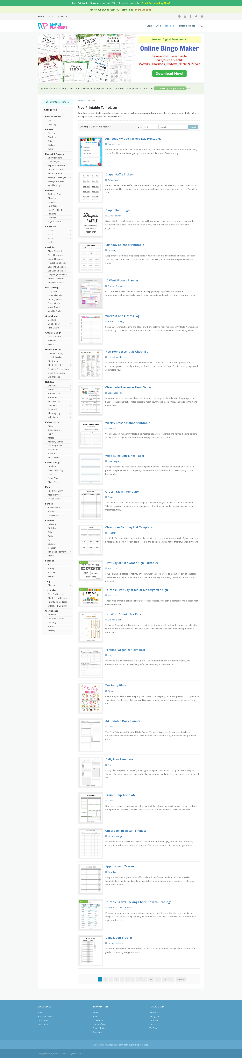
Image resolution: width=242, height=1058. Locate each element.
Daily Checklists (55, 255)
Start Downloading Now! (156, 3)
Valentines (53, 417)
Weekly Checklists (56, 282)
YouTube (153, 1028)
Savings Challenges (57, 177)
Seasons (49, 560)
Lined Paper (54, 323)
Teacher (52, 547)
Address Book (54, 194)
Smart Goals (54, 303)
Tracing (51, 630)
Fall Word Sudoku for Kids (123, 614)
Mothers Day (54, 401)
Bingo (50, 425)
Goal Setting (52, 287)
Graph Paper (51, 316)
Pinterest (154, 1012)
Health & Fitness (54, 349)
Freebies (169, 25)
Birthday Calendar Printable (124, 245)
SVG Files (52, 340)
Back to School (53, 116)
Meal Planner (54, 494)
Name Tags (53, 478)
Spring (51, 568)
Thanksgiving (54, 413)
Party (50, 536)
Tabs (50, 148)
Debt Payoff (54, 161)
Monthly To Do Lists (57, 597)
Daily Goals (53, 291)
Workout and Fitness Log (122, 316)
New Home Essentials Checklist (126, 351)
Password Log (55, 209)
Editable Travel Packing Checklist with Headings (138, 902)
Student (51, 543)
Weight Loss (54, 376)
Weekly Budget (55, 185)
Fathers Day (54, 393)
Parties (49, 503)
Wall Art (51, 344)
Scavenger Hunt (55, 445)
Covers (51, 133)
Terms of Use (99, 1024)
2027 (50, 238)
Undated (52, 242)
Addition (52, 614)
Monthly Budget (55, 173)
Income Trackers (56, 169)
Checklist (50, 247)
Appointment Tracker (120, 866)
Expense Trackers (56, 165)
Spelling (51, 626)
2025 (50, 230)
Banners (52, 511)
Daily (110, 655)
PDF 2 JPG (43, 1024)
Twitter (153, 1024)
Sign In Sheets (54, 221)
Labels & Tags (52, 462)
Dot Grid (52, 319)
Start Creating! (143, 9)
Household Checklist (57, 262)
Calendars (50, 226)
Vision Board (54, 307)
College (51, 532)
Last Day (52, 124)
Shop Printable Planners (57, 102)
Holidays (49, 381)
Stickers (51, 144)
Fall (49, 564)
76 (164, 979)
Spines (51, 141)
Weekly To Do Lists (57, 605)
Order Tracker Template (122, 491)
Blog (149, 25)
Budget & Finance (54, 153)
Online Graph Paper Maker (170, 88)
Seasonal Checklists (57, 266)
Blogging (52, 198)
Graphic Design (53, 332)
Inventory (52, 205)
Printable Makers (186, 25)
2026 (50, 234)
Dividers (52, 137)
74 (151, 979)
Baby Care (53, 524)
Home (41, 16)
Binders (49, 129)
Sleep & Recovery (56, 372)
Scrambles (53, 449)
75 (158, 979)
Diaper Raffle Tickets (119, 174)
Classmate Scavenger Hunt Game (128, 387)
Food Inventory (55, 490)
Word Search (54, 457)
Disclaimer (98, 1031)
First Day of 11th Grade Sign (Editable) (131, 563)
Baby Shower (54, 507)
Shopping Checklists (57, 274)
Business (49, 190)
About (95, 1016)
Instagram (154, 1016)
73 (144, 979)
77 (171, 979)
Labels (51, 474)
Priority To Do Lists (57, 601)
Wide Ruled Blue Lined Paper (124, 456)
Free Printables (45, 1016)
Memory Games (55, 441)
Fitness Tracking (56, 353)
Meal (47, 487)
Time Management (57, 551)
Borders (52, 466)
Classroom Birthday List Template (128, 527)
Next (180, 979)
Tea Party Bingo (116, 685)
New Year (52, 405)
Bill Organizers (55, 157)
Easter (51, 389)
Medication (53, 361)
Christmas (53, 385)
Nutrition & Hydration (58, 368)
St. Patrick (52, 409)
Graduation (53, 515)
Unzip (50, 16)
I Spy (50, 433)
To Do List (50, 590)
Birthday (52, 528)
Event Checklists (56, 258)
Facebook (154, 1020)
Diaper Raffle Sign (117, 210)
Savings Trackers (56, 181)
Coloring (52, 622)
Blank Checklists (55, 251)
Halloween (53, 397)
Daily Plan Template (119, 759)
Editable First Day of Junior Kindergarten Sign (136, 590)
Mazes (51, 437)
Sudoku (51, 453)
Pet (49, 539)
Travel (51, 555)
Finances (52, 201)
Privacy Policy (99, 1028)
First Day (52, 120)
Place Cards (53, 482)
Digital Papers (54, 336)
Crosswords (54, 429)
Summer (52, 572)
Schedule (52, 217)
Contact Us (98, 1020)
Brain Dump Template (120, 795)
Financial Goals (55, 295)
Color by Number (56, 618)
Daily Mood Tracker (118, 938)
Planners (49, 520)
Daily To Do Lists (56, 594)
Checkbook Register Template (125, 831)
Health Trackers (55, 357)
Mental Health (54, 365)
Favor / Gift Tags (56, 470)
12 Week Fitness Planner (121, 280)
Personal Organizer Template (125, 650)
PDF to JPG (63, 16)
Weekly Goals (54, 311)
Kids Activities (52, 422)
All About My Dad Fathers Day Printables (133, 139)
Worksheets (51, 610)
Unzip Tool (43, 1020)
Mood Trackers (115, 943)
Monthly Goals (55, 299)
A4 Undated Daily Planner (122, 721)
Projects (52, 213)
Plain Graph (53, 327)
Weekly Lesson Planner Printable (127, 423)
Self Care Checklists (57, 270)
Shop (158, 25)
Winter (51, 576)
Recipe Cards (54, 498)
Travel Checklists (56, 278)
